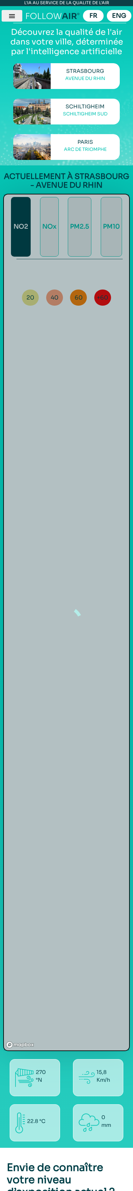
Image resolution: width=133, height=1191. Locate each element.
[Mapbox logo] (20, 1044)
